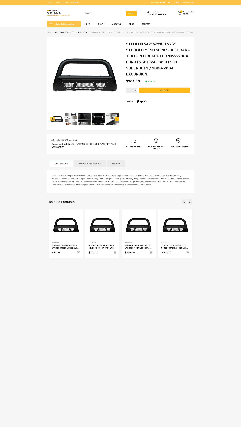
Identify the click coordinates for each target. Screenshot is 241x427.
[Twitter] (141, 101)
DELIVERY (59, 2)
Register (190, 2)
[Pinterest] (145, 101)
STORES (50, 2)
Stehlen (55, 242)
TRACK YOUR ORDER (72, 2)
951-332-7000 (159, 14)
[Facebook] (137, 101)
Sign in (184, 2)
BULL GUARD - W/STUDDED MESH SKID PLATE (83, 144)
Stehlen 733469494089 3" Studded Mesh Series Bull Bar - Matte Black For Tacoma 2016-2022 (101, 249)
